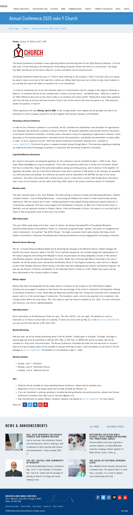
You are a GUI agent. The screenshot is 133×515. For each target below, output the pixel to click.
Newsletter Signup (12, 506)
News (63, 9)
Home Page (14, 29)
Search (126, 9)
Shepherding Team (40, 9)
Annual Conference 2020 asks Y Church (49, 29)
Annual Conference (21, 9)
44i (127, 511)
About (118, 9)
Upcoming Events (115, 426)
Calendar (54, 9)
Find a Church (58, 506)
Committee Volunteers (104, 9)
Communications (75, 9)
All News (94, 426)
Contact (88, 9)
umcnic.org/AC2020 (21, 144)
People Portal (26, 506)
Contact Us (47, 506)
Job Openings (37, 506)
